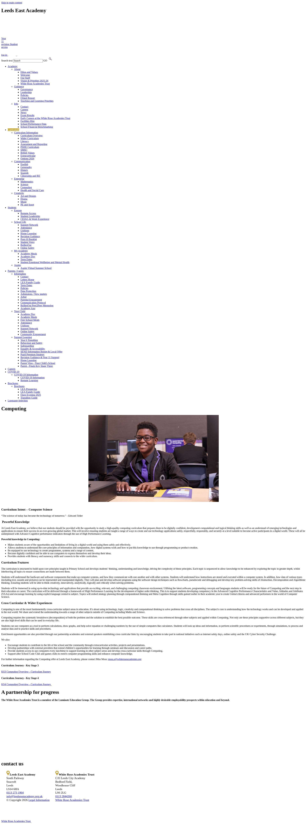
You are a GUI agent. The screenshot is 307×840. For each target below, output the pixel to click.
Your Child (19, 311)
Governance (26, 89)
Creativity (19, 193)
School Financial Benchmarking (36, 127)
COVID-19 (13, 371)
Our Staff (25, 78)
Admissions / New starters (33, 294)
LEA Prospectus (28, 389)
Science (24, 184)
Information (20, 273)
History (24, 170)
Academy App (27, 308)
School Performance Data (33, 124)
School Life (20, 222)
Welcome (25, 75)
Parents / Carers (16, 271)
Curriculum (13, 129)
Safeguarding (27, 346)
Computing (26, 187)
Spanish (24, 173)
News (23, 112)
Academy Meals (28, 253)
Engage (18, 210)
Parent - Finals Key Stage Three (36, 366)
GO (45, 60)
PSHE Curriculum (29, 147)
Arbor (23, 297)
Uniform (24, 230)
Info (16, 103)
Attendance (26, 227)
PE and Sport (27, 204)
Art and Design (28, 196)
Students (12, 207)
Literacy (24, 141)
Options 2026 (27, 158)
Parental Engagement (31, 299)
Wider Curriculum (29, 138)
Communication (22, 161)
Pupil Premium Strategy (32, 354)
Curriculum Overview (31, 135)
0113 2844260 (63, 796)
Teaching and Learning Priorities (36, 101)
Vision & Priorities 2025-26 (34, 80)
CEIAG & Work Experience (34, 219)
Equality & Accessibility (32, 348)
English (24, 164)
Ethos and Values (29, 72)
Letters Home (27, 279)
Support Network (29, 224)
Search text (6, 60)
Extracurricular (27, 155)
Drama (23, 199)
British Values (27, 152)
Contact (24, 106)
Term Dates (26, 259)
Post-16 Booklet (28, 239)
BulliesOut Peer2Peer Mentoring (36, 305)
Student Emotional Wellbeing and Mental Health (44, 262)
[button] (50, 59)
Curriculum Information (26, 132)
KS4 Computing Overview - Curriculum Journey (26, 684)
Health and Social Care (32, 190)
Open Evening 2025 (30, 395)
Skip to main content (11, 2)
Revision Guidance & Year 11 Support (39, 357)
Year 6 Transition (29, 340)
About (17, 69)
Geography (26, 167)
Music (23, 201)
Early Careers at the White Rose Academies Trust (45, 118)
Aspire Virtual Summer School (35, 268)
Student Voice (27, 242)
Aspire (17, 265)
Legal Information (39, 800)
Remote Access (28, 213)
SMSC (23, 150)
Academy (12, 66)
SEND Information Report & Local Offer (41, 351)
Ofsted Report (27, 98)
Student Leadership (30, 216)
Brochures (13, 383)
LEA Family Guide (30, 282)
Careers (24, 109)
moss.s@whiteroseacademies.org (124, 659)
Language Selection (18, 400)
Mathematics (26, 181)
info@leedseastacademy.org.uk (24, 796)
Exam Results (27, 115)
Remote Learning (29, 380)
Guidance (19, 86)
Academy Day (27, 256)
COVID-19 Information (26, 374)
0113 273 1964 (15, 792)
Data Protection (28, 291)
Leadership (26, 92)
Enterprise (19, 178)
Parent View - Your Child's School (37, 363)
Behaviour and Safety (31, 343)
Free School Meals (29, 320)
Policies (24, 95)
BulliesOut (25, 245)
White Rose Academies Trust (35, 83)
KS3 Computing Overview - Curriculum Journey (26, 671)
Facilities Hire (27, 121)
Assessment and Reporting (33, 144)
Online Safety (27, 248)
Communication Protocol (33, 302)
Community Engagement (33, 334)
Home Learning (28, 233)
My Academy (21, 250)
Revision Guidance (30, 236)
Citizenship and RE (30, 175)
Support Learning (23, 337)
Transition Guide (28, 397)
